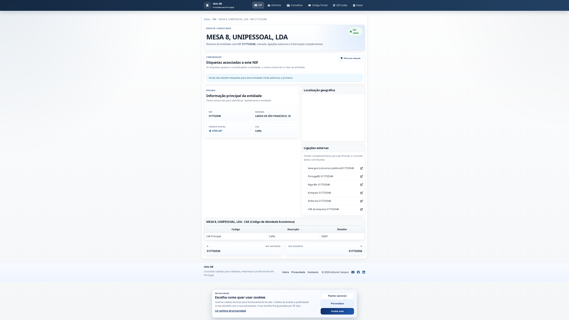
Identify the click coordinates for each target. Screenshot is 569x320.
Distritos (276, 5)
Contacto (312, 272)
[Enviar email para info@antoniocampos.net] (352, 272)
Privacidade (298, 272)
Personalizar (337, 303)
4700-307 (217, 130)
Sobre (285, 272)
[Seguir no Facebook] (358, 272)
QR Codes (341, 5)
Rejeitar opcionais (337, 296)
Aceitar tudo (337, 311)
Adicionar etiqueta (352, 58)
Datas (359, 5)
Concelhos (297, 5)
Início (207, 19)
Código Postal (319, 5)
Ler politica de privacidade (230, 310)
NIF (260, 5)
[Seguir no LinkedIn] (363, 272)
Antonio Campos (339, 272)
